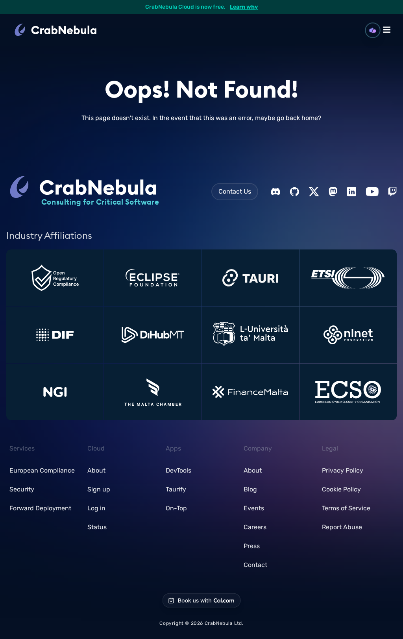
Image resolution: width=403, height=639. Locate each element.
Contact (255, 565)
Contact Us (234, 191)
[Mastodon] (333, 191)
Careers (255, 527)
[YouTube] (372, 191)
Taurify (176, 489)
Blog (250, 489)
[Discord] (275, 191)
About (96, 470)
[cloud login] (373, 30)
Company (258, 448)
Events (254, 508)
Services (22, 448)
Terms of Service (346, 508)
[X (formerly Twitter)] (314, 191)
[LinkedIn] (351, 191)
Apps (173, 448)
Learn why (244, 7)
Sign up (98, 489)
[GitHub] (294, 191)
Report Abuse (342, 527)
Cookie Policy (341, 489)
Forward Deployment (40, 508)
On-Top (176, 508)
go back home (297, 118)
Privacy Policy (342, 470)
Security (21, 489)
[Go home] (65, 30)
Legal (330, 448)
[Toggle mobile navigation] (386, 29)
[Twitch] (392, 191)
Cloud (96, 448)
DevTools (178, 470)
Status (97, 527)
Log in (96, 508)
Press (252, 546)
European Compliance (42, 470)
